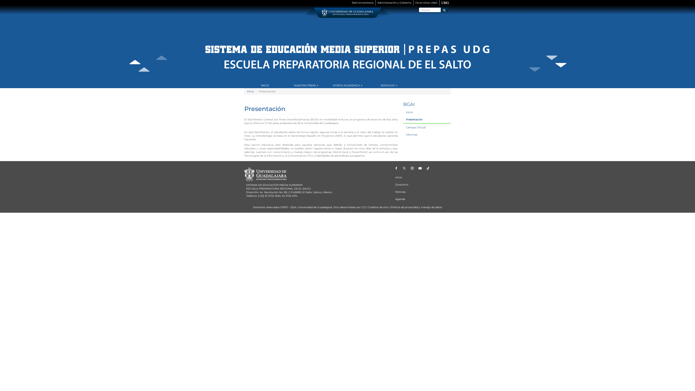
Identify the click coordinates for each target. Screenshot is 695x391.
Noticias (400, 192)
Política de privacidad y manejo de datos (416, 207)
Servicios (388, 85)
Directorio (401, 184)
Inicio (265, 85)
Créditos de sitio (378, 207)
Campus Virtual (416, 127)
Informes (411, 134)
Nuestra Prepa (305, 85)
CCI (363, 207)
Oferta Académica (347, 85)
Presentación (414, 119)
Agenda (400, 199)
